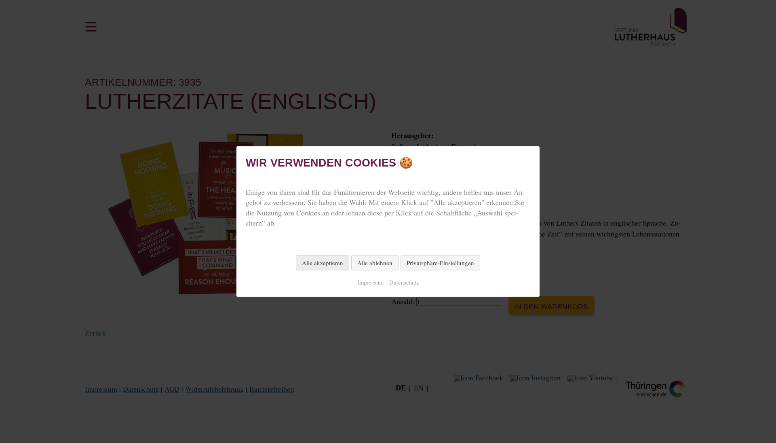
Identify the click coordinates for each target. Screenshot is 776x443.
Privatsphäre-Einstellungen (440, 263)
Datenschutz (404, 282)
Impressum (370, 282)
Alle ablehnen (374, 263)
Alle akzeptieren (322, 263)
